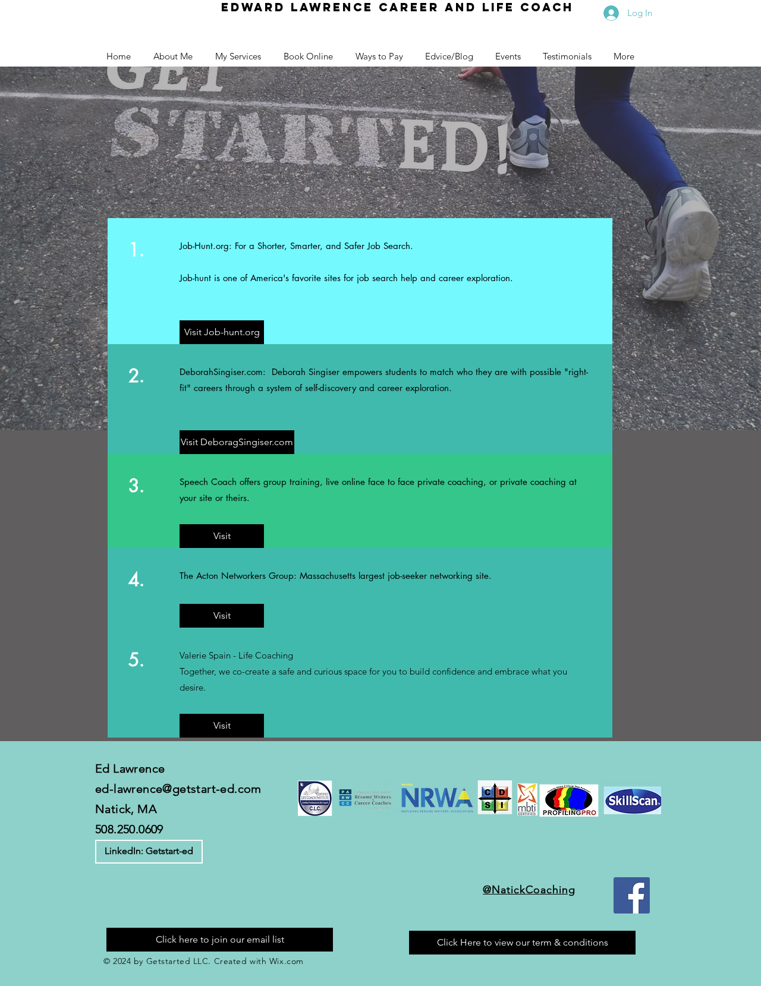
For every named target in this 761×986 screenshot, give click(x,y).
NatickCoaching (534, 889)
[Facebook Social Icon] (632, 895)
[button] (238, 56)
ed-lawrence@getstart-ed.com (178, 789)
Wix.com (286, 961)
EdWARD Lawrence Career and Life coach (397, 7)
